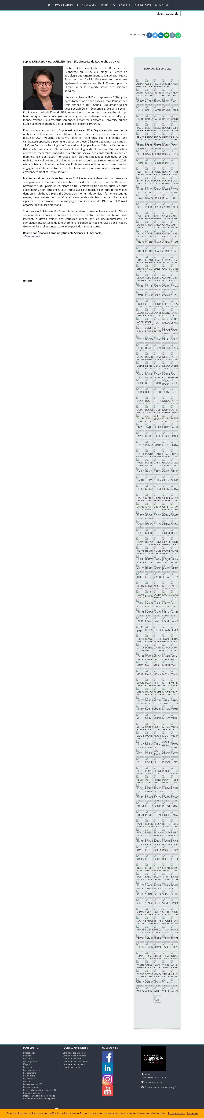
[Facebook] (108, 1061)
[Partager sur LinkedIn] (161, 35)
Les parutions (29, 1072)
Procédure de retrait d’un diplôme (39, 1098)
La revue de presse (32, 1070)
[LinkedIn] (108, 1072)
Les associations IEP (32, 1084)
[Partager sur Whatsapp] (178, 35)
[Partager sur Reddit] (172, 35)
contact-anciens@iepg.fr (164, 1087)
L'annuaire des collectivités (75, 1061)
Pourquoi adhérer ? (32, 1092)
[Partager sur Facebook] (149, 35)
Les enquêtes (29, 1078)
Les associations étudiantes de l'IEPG (40, 1090)
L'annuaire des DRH (72, 1058)
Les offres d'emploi (71, 1067)
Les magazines (30, 1061)
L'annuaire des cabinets (74, 1064)
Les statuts (28, 1058)
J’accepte (192, 1113)
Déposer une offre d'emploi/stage (39, 1095)
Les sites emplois (31, 1087)
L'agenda (27, 1064)
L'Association (29, 1052)
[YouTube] (107, 1095)
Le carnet (27, 1067)
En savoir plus (176, 1113)
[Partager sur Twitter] (155, 35)
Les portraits (29, 1075)
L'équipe (27, 1055)
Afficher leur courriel (32, 236)
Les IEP (26, 1081)
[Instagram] (107, 1084)
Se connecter (167, 13)
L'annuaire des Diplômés (74, 1052)
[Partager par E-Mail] (166, 35)
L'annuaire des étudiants (74, 1055)
